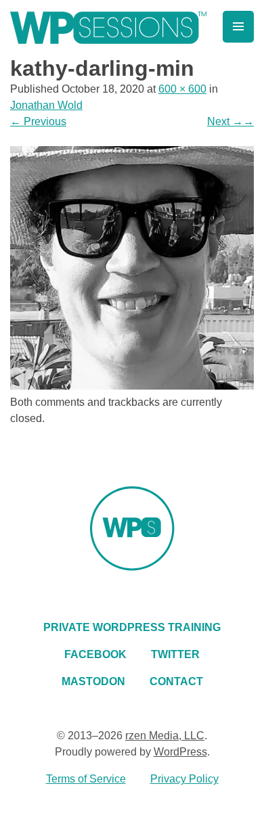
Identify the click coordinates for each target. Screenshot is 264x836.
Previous (38, 121)
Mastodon (93, 681)
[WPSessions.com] (108, 28)
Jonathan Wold (46, 105)
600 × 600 (182, 89)
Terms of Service (86, 779)
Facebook (95, 654)
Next (230, 121)
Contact (176, 681)
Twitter (175, 654)
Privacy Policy (184, 779)
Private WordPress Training (132, 627)
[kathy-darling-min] (132, 386)
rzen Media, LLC (164, 735)
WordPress (180, 752)
